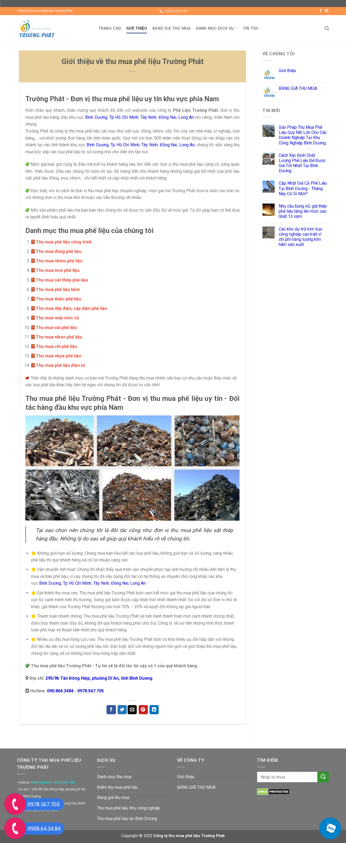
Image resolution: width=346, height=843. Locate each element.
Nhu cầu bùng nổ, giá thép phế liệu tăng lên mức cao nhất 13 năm (303, 211)
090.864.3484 (61, 690)
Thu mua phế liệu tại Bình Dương (127, 818)
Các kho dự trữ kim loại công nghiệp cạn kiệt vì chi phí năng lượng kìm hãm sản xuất (300, 236)
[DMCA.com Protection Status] (273, 791)
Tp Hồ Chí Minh (123, 117)
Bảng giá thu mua (113, 797)
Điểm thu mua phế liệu (117, 787)
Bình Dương (96, 117)
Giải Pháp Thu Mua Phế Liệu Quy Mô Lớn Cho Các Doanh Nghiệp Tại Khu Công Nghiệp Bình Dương (303, 135)
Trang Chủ (109, 28)
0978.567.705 (90, 690)
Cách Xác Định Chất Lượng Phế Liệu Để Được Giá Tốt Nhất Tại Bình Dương (302, 163)
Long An (186, 117)
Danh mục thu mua (114, 776)
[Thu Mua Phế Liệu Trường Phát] (53, 28)
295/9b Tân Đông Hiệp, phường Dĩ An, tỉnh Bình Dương (98, 678)
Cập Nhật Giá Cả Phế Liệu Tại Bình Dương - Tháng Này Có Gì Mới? (303, 188)
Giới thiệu (136, 28)
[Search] (327, 28)
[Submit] (323, 777)
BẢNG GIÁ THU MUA (171, 28)
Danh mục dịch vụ (215, 28)
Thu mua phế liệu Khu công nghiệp (128, 808)
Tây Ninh (149, 117)
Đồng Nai (167, 117)
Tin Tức (251, 28)
